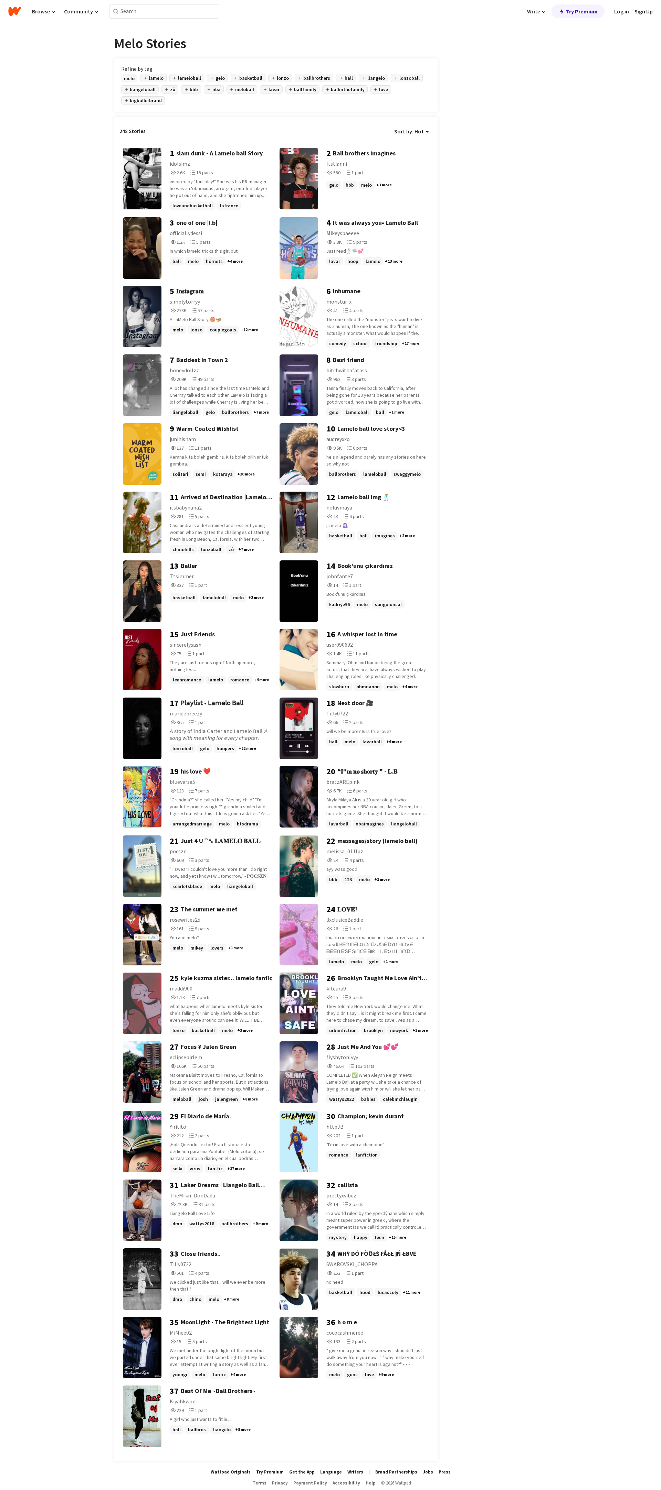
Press (445, 1472)
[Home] (14, 11)
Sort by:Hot (409, 131)
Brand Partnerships (396, 1472)
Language (331, 1472)
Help (371, 1483)
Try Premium (582, 11)
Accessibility (346, 1483)
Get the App (302, 1472)
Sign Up (643, 11)
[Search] (116, 11)
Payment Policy (310, 1483)
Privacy (280, 1483)
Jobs (428, 1472)
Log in (621, 11)
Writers (355, 1472)
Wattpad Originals (231, 1472)
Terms (259, 1483)
